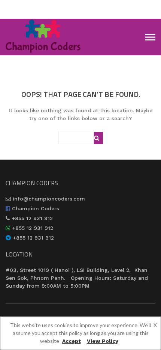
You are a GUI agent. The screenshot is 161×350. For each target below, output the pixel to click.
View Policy (102, 341)
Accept (71, 341)
